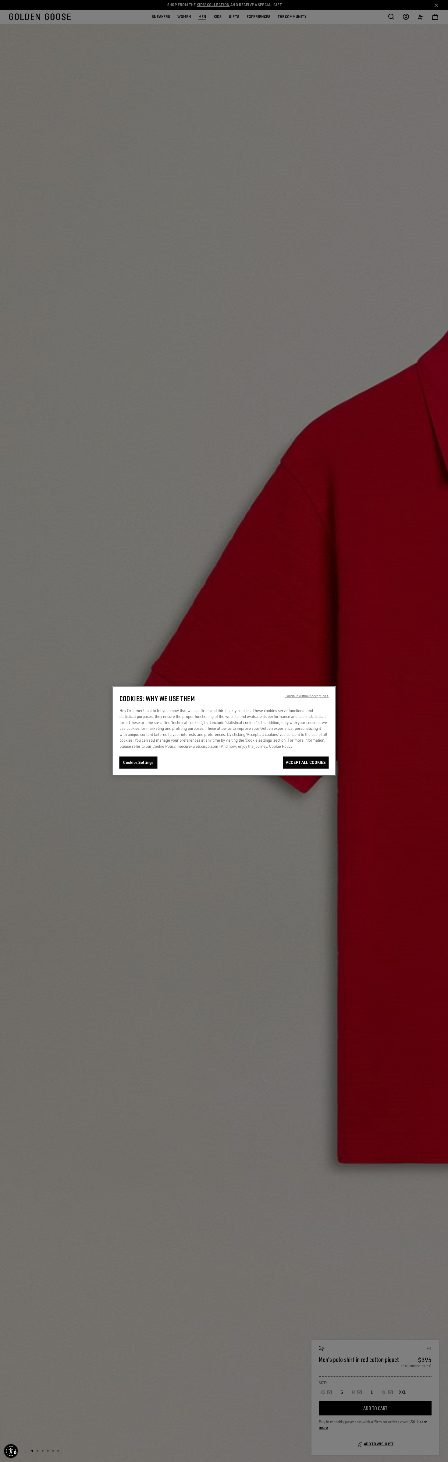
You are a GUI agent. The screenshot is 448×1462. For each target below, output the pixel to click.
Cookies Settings (138, 762)
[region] (224, 731)
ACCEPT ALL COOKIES (305, 762)
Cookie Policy (280, 746)
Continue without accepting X (307, 696)
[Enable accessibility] (11, 1451)
